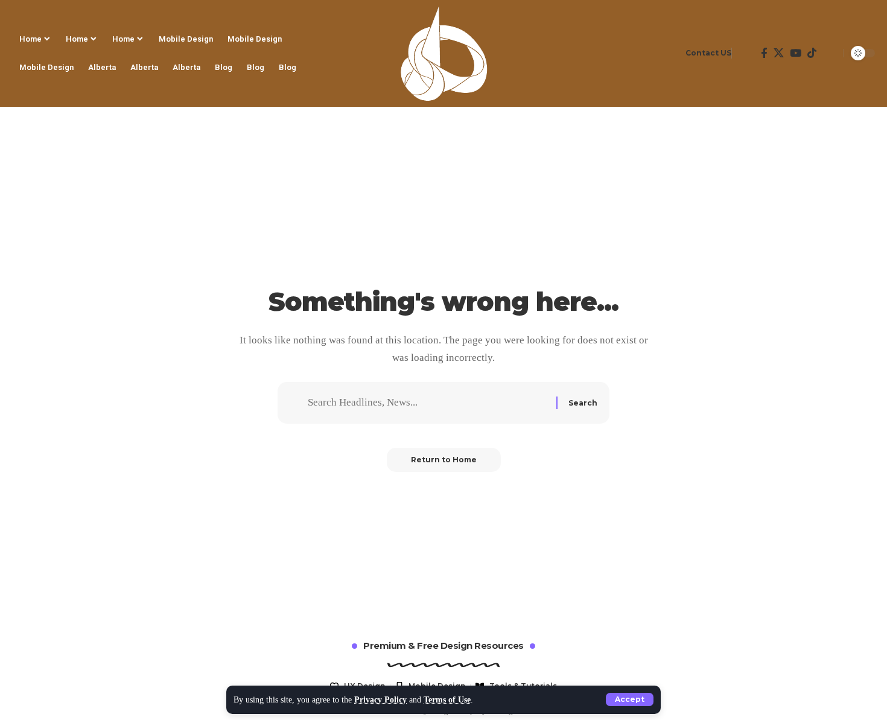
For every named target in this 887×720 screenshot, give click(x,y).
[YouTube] (795, 53)
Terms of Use (447, 699)
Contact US (708, 52)
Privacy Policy (380, 699)
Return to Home (444, 459)
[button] (629, 699)
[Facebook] (764, 53)
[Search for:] (427, 403)
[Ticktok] (811, 53)
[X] (779, 53)
